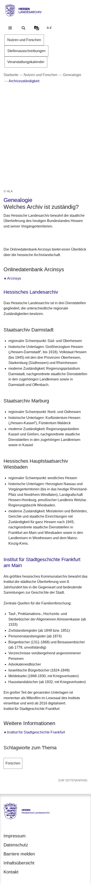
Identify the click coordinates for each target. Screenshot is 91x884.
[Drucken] (41, 237)
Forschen (13, 763)
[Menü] (10, 28)
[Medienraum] (36, 28)
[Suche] (23, 28)
